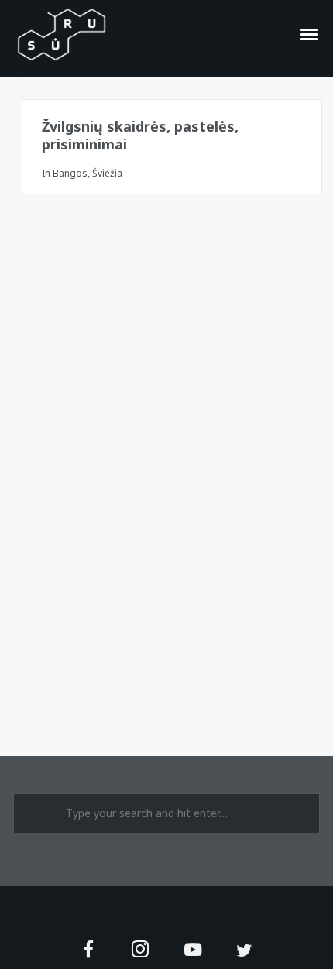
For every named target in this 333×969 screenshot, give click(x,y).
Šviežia (107, 173)
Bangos (70, 173)
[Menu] (310, 33)
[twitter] (244, 950)
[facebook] (88, 950)
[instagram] (140, 950)
